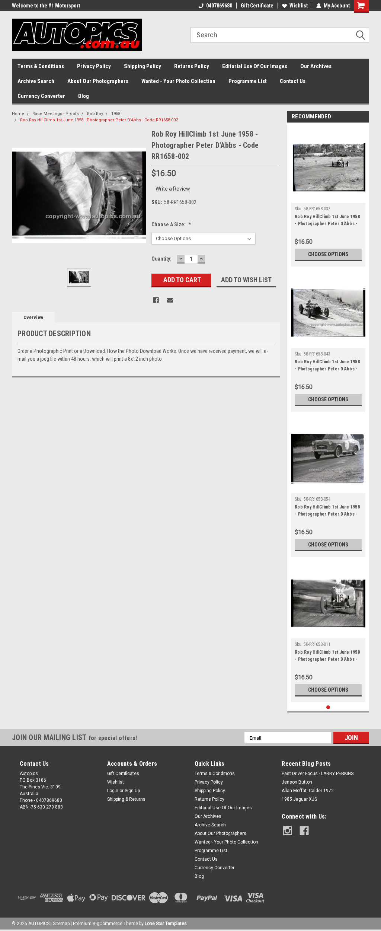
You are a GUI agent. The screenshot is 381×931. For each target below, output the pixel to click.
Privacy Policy (94, 66)
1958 (115, 113)
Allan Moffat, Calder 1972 (308, 790)
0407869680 (219, 6)
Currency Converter (41, 96)
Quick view (328, 197)
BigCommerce (107, 923)
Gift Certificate (257, 6)
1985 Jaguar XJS (299, 799)
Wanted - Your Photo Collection (178, 81)
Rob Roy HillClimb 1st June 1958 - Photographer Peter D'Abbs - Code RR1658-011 (327, 657)
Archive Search (35, 81)
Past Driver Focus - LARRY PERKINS (317, 773)
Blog (83, 96)
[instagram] (287, 830)
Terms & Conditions (40, 66)
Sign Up (132, 790)
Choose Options (328, 254)
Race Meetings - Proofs (55, 113)
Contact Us (292, 81)
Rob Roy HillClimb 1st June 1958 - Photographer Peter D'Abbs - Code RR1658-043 (327, 366)
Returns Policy (191, 66)
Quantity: (161, 259)
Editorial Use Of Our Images (254, 66)
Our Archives (316, 66)
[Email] (170, 300)
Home (18, 113)
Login (112, 790)
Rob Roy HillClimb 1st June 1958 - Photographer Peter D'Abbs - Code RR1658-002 (99, 120)
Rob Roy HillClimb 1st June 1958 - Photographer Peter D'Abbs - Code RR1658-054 (327, 511)
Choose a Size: (171, 224)
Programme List (247, 81)
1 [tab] (328, 707)
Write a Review (173, 189)
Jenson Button (297, 782)
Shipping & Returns (126, 799)
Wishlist (298, 6)
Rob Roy (95, 113)
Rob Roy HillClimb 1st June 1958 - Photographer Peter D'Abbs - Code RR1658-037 (327, 221)
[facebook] (304, 830)
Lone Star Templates (166, 923)
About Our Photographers (97, 81)
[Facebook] (156, 300)
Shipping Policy (142, 66)
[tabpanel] (328, 197)
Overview (33, 317)
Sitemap (61, 923)
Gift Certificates (123, 773)
